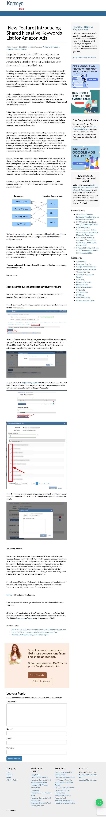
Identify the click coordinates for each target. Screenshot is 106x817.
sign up (30, 618)
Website (10, 748)
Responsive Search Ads (85, 300)
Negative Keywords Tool (41, 780)
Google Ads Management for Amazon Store (41, 792)
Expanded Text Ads (84, 264)
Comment (11, 701)
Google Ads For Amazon (86, 269)
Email (9, 738)
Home (8, 777)
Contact (9, 775)
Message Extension (84, 282)
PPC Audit (80, 290)
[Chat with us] (99, 802)
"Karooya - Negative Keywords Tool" (83, 28)
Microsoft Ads (82, 285)
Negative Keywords (84, 287)
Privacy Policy (11, 780)
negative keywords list (31, 383)
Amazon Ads (47, 47)
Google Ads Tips (83, 272)
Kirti (31, 47)
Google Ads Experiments (86, 267)
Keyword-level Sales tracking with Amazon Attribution (39, 785)
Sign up (9, 595)
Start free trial (37, 675)
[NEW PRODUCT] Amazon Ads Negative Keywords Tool (34, 632)
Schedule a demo (41, 681)
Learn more (20, 618)
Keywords (80, 279)
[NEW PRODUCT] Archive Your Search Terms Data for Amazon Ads (39, 629)
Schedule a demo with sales (84, 57)
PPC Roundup (82, 292)
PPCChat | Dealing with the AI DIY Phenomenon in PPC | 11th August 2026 (87, 250)
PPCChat (80, 295)
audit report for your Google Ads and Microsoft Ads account (85, 187)
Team (8, 772)
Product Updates (20, 49)
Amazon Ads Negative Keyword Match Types (30, 635)
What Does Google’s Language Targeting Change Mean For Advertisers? (87, 217)
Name (9, 729)
